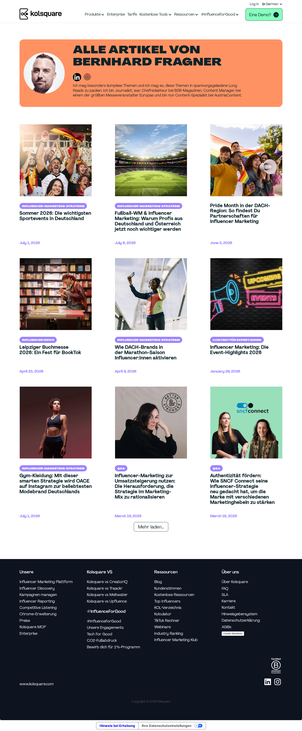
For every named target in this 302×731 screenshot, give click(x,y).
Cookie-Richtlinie (232, 633)
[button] (272, 4)
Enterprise (28, 633)
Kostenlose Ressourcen (174, 594)
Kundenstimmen (167, 588)
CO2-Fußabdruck (102, 640)
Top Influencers (167, 601)
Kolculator (162, 614)
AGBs (226, 627)
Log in (254, 4)
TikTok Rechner (166, 620)
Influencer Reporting (37, 601)
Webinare (162, 627)
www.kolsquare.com (37, 684)
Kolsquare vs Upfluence (107, 601)
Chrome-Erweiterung (38, 614)
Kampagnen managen (38, 594)
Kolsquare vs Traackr (104, 588)
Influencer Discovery (37, 588)
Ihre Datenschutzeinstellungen (166, 726)
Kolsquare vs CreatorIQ (107, 582)
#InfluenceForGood (104, 621)
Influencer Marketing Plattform (46, 582)
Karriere (229, 601)
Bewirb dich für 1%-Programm (113, 647)
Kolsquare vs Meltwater (107, 594)
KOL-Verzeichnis (167, 607)
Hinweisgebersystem (239, 614)
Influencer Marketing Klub (176, 640)
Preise (25, 620)
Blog (158, 582)
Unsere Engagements (105, 627)
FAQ (225, 588)
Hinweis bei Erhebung (117, 726)
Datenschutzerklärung (241, 620)
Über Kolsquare (235, 582)
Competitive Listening (38, 607)
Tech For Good (99, 634)
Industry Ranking (168, 633)
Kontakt (228, 607)
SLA (225, 594)
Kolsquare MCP (33, 627)
